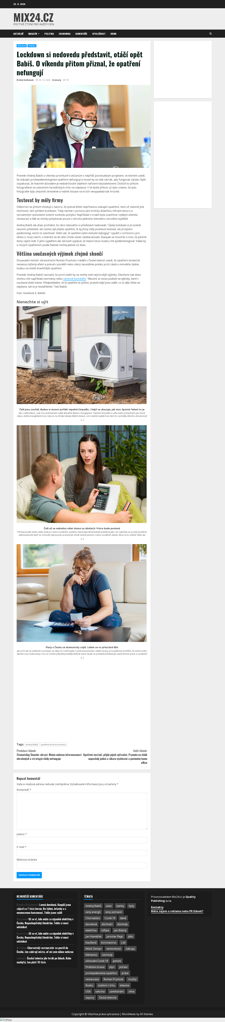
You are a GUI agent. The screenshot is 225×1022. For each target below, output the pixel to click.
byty (131, 906)
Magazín (32, 33)
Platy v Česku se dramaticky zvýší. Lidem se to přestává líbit (82, 647)
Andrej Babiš (32, 744)
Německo (91, 955)
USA (88, 991)
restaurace (92, 979)
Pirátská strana (94, 967)
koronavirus (108, 942)
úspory (89, 997)
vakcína (100, 991)
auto (109, 906)
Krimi (113, 33)
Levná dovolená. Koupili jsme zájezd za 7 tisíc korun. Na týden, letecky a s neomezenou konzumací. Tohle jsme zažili (44, 909)
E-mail (21, 847)
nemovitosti (113, 948)
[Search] (211, 33)
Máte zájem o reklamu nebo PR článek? (177, 911)
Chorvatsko (92, 918)
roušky (132, 979)
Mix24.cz (33, 17)
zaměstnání (116, 991)
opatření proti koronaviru (53, 744)
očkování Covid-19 (96, 961)
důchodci (107, 924)
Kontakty (157, 907)
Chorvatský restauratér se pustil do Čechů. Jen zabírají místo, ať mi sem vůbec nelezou (45, 950)
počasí (123, 967)
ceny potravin (113, 912)
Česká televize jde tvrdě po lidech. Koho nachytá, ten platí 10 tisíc (44, 960)
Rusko (89, 985)
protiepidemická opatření (101, 973)
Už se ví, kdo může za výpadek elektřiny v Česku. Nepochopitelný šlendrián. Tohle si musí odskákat (45, 923)
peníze (117, 961)
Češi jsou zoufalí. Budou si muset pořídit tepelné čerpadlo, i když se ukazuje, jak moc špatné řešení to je (81, 409)
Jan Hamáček (93, 936)
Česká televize (107, 997)
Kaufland (90, 942)
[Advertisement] (82, 702)
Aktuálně (18, 33)
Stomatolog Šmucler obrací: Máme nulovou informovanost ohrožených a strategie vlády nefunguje (49, 755)
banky (120, 906)
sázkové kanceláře (74, 278)
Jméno (22, 834)
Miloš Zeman (93, 948)
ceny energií (92, 912)
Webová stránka (27, 859)
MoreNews (129, 1014)
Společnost (99, 33)
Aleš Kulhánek (26, 80)
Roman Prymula (113, 979)
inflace (105, 930)
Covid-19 (110, 918)
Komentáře (81, 33)
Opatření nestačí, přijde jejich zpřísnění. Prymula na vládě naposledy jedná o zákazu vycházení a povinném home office (115, 757)
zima (131, 991)
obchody (107, 955)
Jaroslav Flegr (114, 936)
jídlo (130, 936)
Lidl (123, 942)
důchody (122, 924)
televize (124, 985)
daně (123, 918)
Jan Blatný (120, 930)
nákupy (130, 948)
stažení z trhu (106, 985)
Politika (49, 33)
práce (125, 973)
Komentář (24, 790)
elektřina (91, 930)
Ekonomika (64, 33)
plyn (111, 967)
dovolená (91, 924)
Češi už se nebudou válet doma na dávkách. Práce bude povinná (82, 528)
